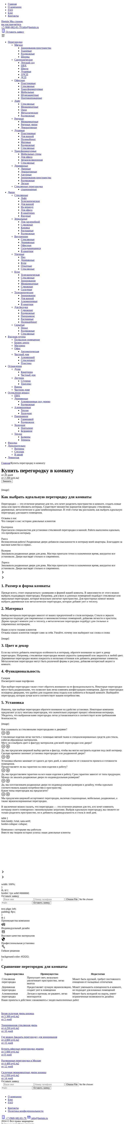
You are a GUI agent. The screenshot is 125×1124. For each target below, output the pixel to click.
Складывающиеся (31, 248)
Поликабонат (28, 139)
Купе (23, 263)
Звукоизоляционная (32, 159)
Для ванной (27, 136)
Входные (26, 215)
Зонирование (28, 295)
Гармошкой (27, 419)
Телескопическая (30, 274)
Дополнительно (16, 445)
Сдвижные (27, 224)
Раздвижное (27, 422)
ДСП (23, 77)
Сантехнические (23, 59)
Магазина (19, 345)
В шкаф (18, 454)
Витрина (19, 448)
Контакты (13, 15)
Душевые (26, 71)
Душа (17, 369)
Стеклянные (28, 86)
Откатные (26, 266)
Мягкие (18, 45)
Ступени (26, 380)
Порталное (27, 428)
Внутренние (21, 236)
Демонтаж (13, 457)
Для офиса (26, 157)
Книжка (25, 227)
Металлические (29, 112)
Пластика (26, 363)
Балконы (25, 436)
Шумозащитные (30, 95)
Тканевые (26, 50)
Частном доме (22, 389)
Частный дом (21, 354)
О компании (14, 7)
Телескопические (30, 201)
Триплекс (26, 383)
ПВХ (24, 65)
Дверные (26, 168)
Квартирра (27, 372)
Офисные (19, 80)
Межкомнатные (29, 106)
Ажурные (26, 174)
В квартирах (28, 213)
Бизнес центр (21, 342)
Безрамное (26, 431)
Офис (17, 348)
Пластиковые (28, 83)
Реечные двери (29, 124)
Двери (11, 192)
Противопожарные (31, 98)
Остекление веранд (18, 392)
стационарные (29, 189)
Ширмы (25, 56)
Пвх (23, 257)
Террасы (25, 439)
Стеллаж (19, 451)
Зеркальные (20, 218)
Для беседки (21, 307)
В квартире (27, 251)
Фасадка (12, 442)
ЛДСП (24, 74)
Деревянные (21, 165)
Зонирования (28, 280)
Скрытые (19, 324)
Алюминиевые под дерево (35, 401)
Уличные (19, 254)
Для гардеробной (30, 221)
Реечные (19, 118)
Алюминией (28, 357)
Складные (26, 289)
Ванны (18, 386)
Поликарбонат (29, 322)
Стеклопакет (28, 360)
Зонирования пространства (36, 47)
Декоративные (29, 127)
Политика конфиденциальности (25, 1111)
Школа (24, 68)
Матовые (26, 142)
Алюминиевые (29, 301)
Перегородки (15, 42)
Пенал (24, 327)
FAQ (10, 10)
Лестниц (19, 378)
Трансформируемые (32, 89)
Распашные (27, 230)
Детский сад (28, 62)
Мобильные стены (31, 154)
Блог (10, 12)
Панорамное (28, 316)
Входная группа (17, 336)
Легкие (25, 183)
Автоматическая (30, 351)
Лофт (17, 101)
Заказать (7, 481)
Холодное (26, 413)
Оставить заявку (15, 31)
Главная (12, 4)
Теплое (25, 410)
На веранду (27, 207)
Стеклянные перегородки (28, 186)
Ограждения (15, 366)
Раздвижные (28, 53)
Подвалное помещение (27, 339)
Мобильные (27, 92)
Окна (24, 109)
